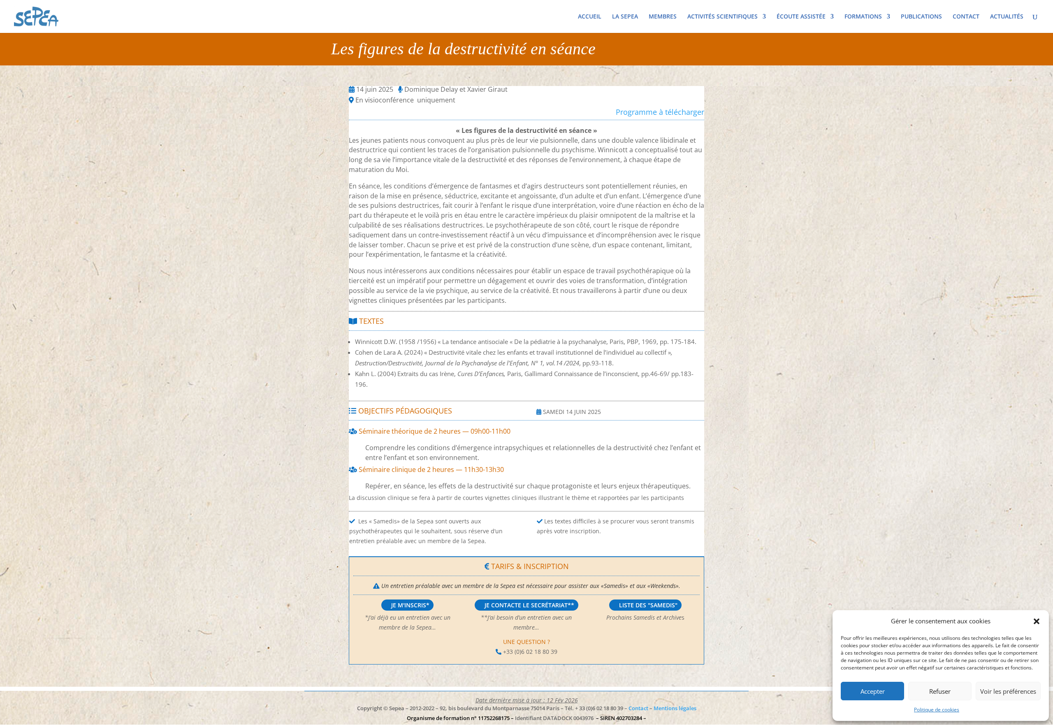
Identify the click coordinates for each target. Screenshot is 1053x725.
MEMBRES (663, 17)
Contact (638, 708)
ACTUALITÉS (1006, 17)
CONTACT (966, 17)
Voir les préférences (1008, 691)
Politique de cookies (936, 709)
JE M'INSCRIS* (410, 605)
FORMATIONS (863, 17)
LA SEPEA (625, 17)
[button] (1036, 621)
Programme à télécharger (660, 112)
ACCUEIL (589, 17)
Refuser (940, 691)
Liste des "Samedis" (648, 605)
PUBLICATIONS (921, 17)
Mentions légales (675, 708)
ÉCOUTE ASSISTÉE (801, 17)
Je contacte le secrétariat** (529, 605)
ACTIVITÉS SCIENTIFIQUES (722, 17)
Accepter (872, 691)
